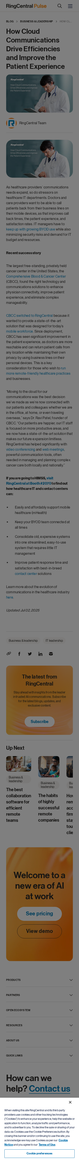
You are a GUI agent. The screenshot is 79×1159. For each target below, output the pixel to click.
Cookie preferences (39, 1153)
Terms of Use (47, 1145)
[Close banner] (70, 1102)
